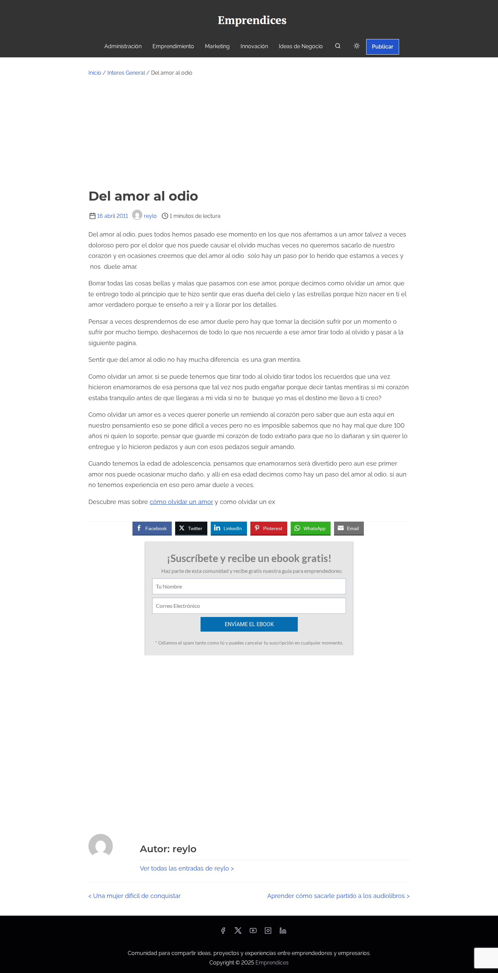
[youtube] (253, 933)
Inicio (94, 73)
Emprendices (272, 962)
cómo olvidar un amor (181, 501)
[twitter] (238, 933)
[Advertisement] (249, 132)
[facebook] (223, 933)
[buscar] (337, 47)
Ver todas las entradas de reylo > (187, 868)
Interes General (126, 73)
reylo (150, 216)
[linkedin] (282, 933)
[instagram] (268, 933)
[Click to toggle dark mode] (356, 46)
